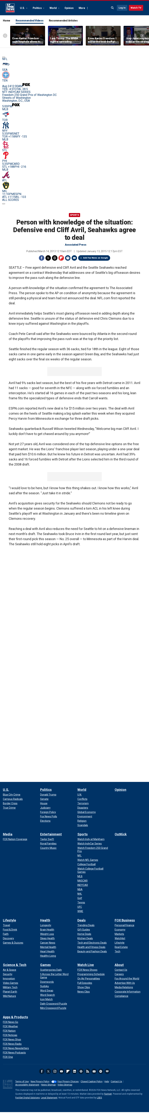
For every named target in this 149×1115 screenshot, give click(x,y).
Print (68, 258)
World (53, 8)
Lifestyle (9, 920)
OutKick (121, 834)
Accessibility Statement (27, 1085)
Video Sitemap (65, 1085)
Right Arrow (142, 35)
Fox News (10, 8)
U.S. (22, 8)
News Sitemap (48, 1085)
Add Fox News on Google (95, 258)
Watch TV (136, 7)
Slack (81, 1071)
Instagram (55, 1071)
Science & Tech (14, 965)
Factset (108, 1094)
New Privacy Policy (40, 1081)
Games (45, 965)
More (82, 8)
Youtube (61, 1071)
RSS (87, 1071)
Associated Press (75, 244)
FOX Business (125, 920)
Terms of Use (22, 1081)
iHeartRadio (107, 1071)
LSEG (99, 1097)
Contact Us (116, 1081)
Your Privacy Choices (68, 1081)
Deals (81, 920)
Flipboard (61, 258)
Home (6, 20)
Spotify (100, 1071)
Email (74, 258)
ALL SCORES (10, 200)
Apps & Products (15, 1017)
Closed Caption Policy (91, 1081)
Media (7, 834)
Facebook (41, 258)
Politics (37, 8)
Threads (54, 258)
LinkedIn (74, 1071)
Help (106, 1081)
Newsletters (94, 1071)
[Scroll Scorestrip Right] (3, 203)
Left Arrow (5, 35)
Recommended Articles (63, 20)
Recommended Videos (29, 20)
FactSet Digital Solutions (27, 1097)
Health (45, 920)
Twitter (48, 258)
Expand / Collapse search (112, 8)
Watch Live (85, 965)
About (119, 965)
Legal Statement (49, 1097)
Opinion (69, 8)
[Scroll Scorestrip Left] (3, 57)
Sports (74, 215)
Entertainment (51, 834)
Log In (122, 7)
